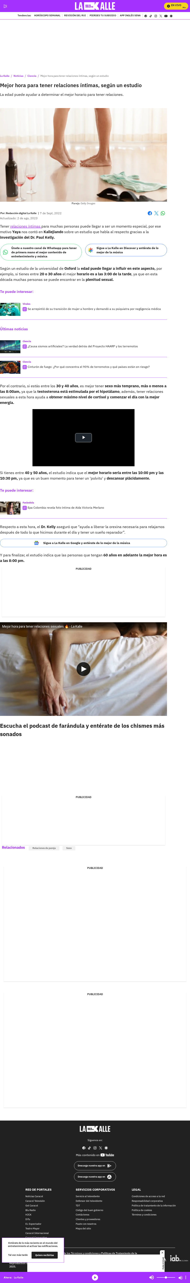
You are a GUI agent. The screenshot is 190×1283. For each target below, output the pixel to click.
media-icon (95, 1277)
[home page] (95, 6)
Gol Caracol (31, 1205)
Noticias (18, 76)
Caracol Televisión (35, 1201)
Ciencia (31, 76)
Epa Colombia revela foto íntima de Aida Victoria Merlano (66, 507)
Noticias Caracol (34, 1196)
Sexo (69, 848)
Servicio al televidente (88, 1196)
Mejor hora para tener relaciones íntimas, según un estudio (74, 76)
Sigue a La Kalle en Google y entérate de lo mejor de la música (86, 543)
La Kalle (4, 76)
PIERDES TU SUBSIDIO (103, 15)
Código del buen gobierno (89, 1210)
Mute (151, 1277)
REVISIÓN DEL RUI (75, 15)
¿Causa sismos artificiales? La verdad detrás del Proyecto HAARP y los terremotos (83, 346)
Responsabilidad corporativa (147, 1201)
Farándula (28, 502)
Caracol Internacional (37, 1233)
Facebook (150, 215)
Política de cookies (142, 1210)
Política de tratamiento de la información (154, 1205)
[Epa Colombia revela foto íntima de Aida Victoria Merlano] (10, 508)
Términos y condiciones (144, 1215)
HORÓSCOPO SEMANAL (47, 15)
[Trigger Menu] (5, 6)
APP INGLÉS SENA (130, 15)
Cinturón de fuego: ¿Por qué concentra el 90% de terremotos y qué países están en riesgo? (89, 367)
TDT (78, 1205)
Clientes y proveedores (88, 1219)
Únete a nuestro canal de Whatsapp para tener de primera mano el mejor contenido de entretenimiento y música (44, 252)
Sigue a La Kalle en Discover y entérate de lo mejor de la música (127, 250)
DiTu (27, 1219)
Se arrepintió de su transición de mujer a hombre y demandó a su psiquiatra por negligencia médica (94, 309)
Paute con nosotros (86, 1224)
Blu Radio (30, 1210)
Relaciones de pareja (44, 848)
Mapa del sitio (83, 1228)
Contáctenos (82, 1215)
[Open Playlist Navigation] (185, 1277)
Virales (26, 303)
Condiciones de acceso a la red (148, 1196)
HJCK (28, 1215)
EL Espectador (33, 1224)
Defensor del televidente (89, 1201)
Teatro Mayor (32, 1228)
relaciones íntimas (25, 226)
